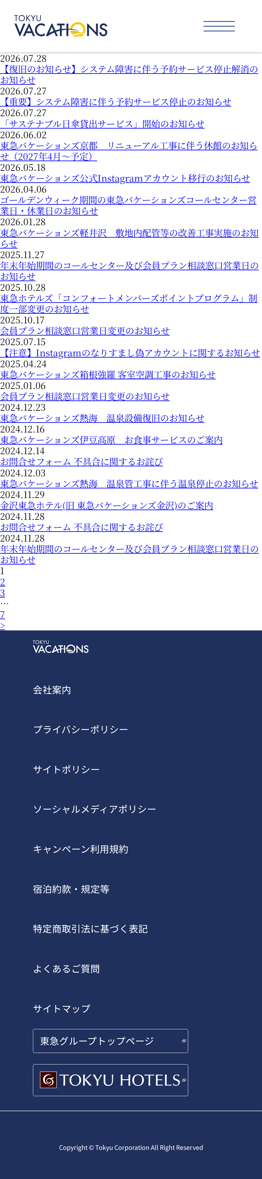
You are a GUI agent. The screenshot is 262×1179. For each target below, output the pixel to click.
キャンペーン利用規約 (80, 849)
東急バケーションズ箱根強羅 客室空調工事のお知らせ (108, 374)
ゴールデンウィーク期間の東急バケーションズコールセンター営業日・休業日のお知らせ (128, 205)
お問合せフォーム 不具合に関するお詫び (81, 461)
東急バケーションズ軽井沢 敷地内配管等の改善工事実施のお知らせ (129, 238)
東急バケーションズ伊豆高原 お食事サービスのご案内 (111, 439)
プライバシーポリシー (80, 729)
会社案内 (52, 689)
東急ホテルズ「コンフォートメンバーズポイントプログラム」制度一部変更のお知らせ (128, 303)
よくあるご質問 (66, 968)
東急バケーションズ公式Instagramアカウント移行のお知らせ (125, 177)
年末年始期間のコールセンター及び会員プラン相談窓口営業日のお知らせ (129, 270)
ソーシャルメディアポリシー (95, 809)
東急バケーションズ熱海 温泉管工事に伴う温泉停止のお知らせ (129, 483)
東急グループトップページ (97, 1041)
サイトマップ (61, 1008)
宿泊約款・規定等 (71, 889)
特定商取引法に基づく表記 (90, 928)
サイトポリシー (66, 769)
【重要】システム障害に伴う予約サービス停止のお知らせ (115, 101)
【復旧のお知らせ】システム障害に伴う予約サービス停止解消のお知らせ (129, 74)
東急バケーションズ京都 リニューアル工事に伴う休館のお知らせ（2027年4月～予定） (129, 150)
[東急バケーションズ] (61, 26)
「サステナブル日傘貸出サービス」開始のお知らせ (102, 123)
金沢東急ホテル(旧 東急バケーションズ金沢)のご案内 (106, 504)
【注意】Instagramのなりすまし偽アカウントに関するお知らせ (130, 352)
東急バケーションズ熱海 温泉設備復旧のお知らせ (102, 417)
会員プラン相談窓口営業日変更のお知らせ (85, 330)
